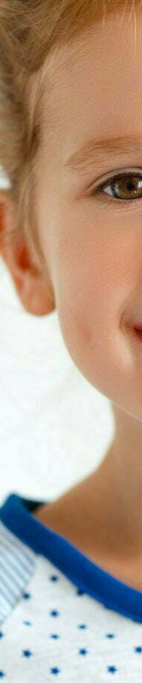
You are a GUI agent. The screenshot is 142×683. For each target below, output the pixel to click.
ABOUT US (9, 348)
